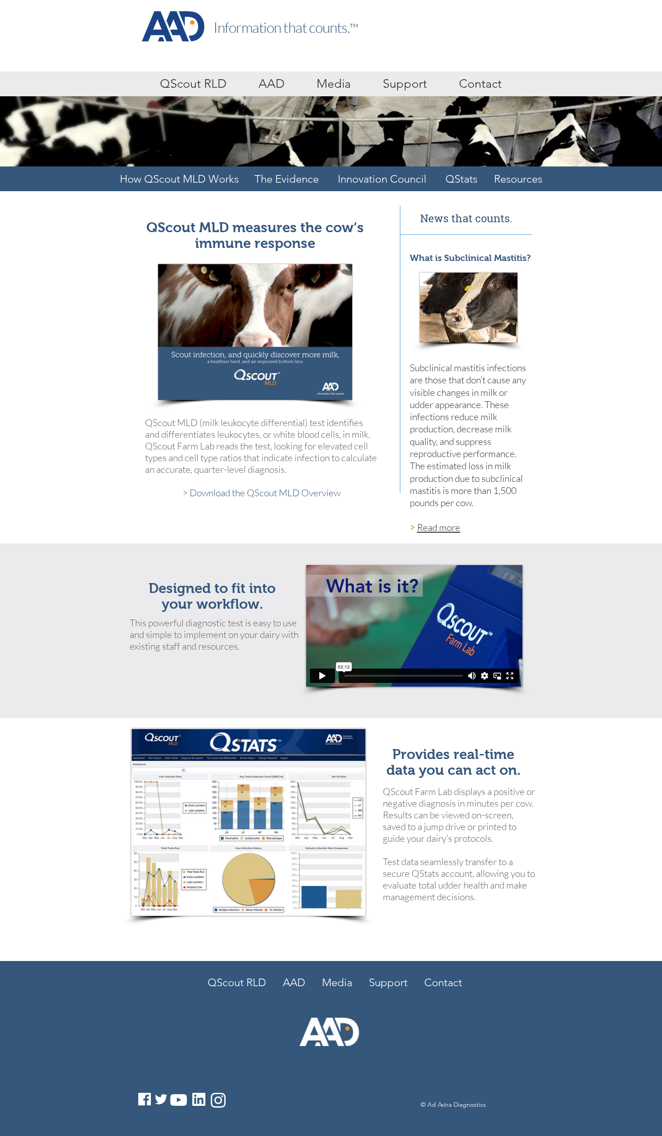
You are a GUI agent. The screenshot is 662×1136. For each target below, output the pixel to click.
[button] (405, 84)
